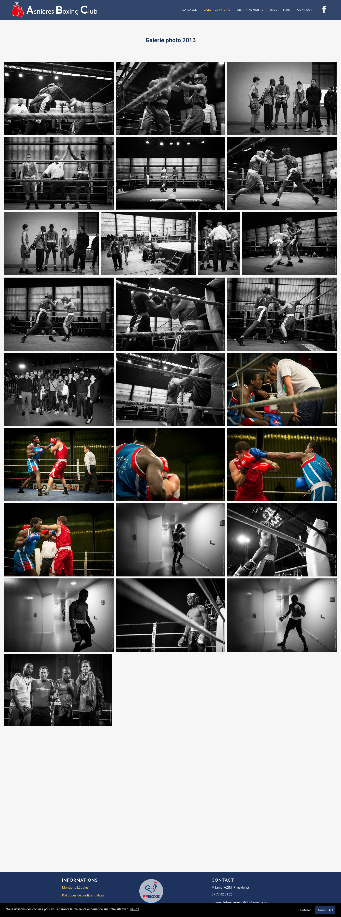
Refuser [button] (305, 909)
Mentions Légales (75, 887)
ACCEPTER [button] (325, 909)
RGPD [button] (134, 909)
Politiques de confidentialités (83, 895)
